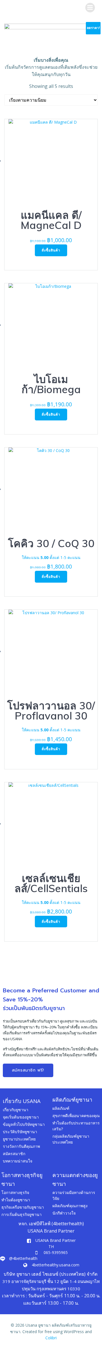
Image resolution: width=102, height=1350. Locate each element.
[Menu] (90, 7)
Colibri (51, 1337)
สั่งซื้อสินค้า (51, 250)
